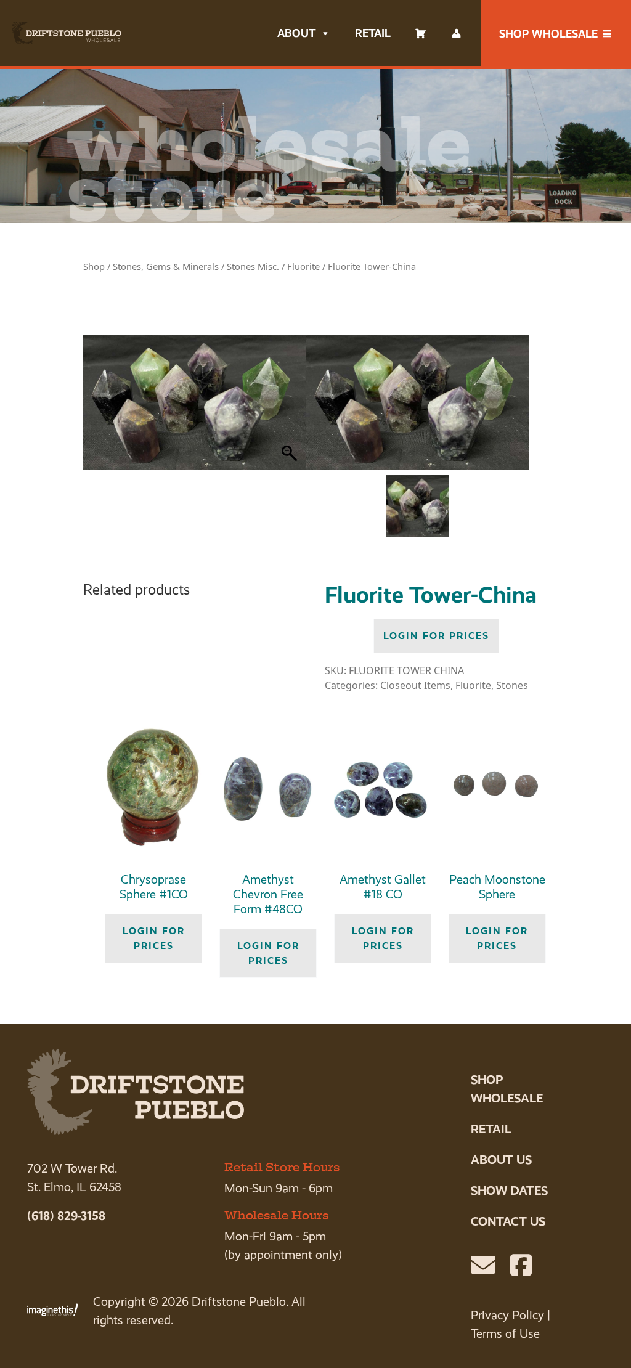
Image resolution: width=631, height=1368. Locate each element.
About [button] (296, 32)
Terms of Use (505, 1334)
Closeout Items (415, 685)
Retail (373, 32)
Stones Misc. (253, 266)
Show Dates (509, 1190)
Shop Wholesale (548, 33)
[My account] (456, 33)
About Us (501, 1159)
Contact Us (508, 1221)
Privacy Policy (507, 1315)
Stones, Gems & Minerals (166, 266)
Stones (512, 685)
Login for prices (436, 635)
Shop (94, 266)
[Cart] (421, 33)
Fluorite (303, 266)
